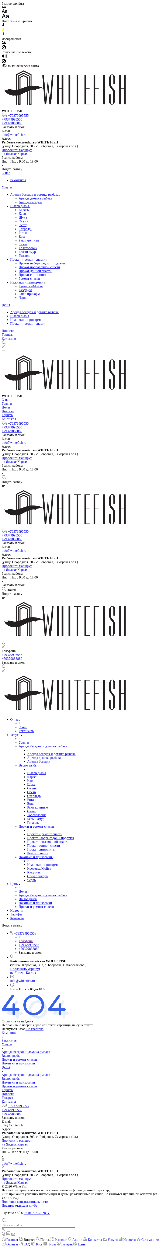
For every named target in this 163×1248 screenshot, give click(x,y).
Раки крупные (29, 240)
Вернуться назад (13, 1029)
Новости (8, 331)
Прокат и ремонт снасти (28, 259)
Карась (24, 210)
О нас (6, 173)
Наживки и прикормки (27, 282)
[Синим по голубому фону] (3, 35)
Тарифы (7, 334)
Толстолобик (28, 248)
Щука (23, 217)
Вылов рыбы (20, 206)
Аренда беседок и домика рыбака (34, 194)
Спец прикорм (29, 294)
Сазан (23, 244)
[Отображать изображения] (4, 43)
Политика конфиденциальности (25, 1201)
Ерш (22, 236)
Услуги (7, 187)
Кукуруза (25, 290)
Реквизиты (18, 180)
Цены (6, 305)
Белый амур (27, 252)
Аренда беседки (30, 202)
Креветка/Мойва (31, 286)
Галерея (7, 1097)
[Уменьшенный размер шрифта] (4, 7)
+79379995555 (18, 115)
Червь (23, 297)
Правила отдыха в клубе (19, 1205)
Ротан (23, 232)
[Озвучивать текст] (4, 57)
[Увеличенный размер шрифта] (5, 17)
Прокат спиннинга (32, 275)
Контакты (9, 338)
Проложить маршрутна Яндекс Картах (17, 152)
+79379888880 (12, 123)
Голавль (24, 255)
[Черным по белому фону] (3, 26)
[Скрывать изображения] (4, 48)
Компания (9, 1033)
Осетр (23, 225)
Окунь (23, 221)
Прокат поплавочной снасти (39, 267)
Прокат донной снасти (35, 271)
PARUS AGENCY (37, 1213)
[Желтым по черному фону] (3, 30)
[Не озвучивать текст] (4, 62)
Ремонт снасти (29, 278)
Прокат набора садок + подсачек (42, 263)
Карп (22, 213)
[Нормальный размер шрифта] (4, 12)
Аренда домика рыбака (35, 198)
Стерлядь (25, 229)
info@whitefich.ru (14, 134)
